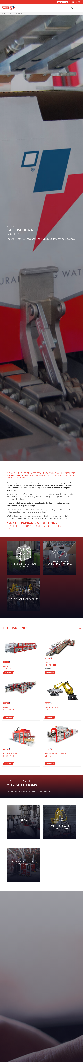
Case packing (18, 13)
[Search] (75, 8)
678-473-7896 (76, 2)
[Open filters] (80, 628)
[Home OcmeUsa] (9, 8)
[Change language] (72, 8)
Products (9, 13)
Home (3, 13)
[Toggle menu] (80, 8)
